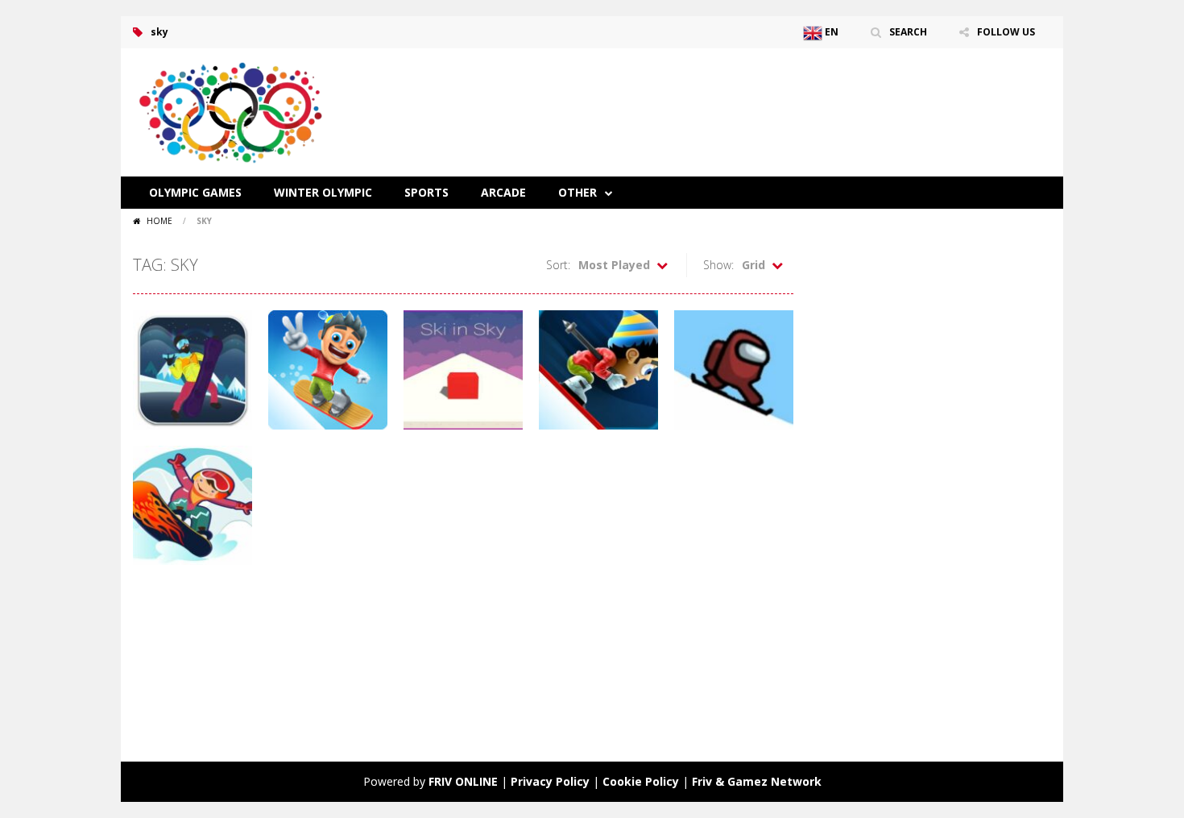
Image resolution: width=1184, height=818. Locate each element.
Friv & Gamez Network (757, 781)
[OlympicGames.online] (233, 110)
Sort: (558, 264)
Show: (718, 264)
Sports (426, 192)
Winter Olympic (323, 192)
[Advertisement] (758, 96)
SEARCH (908, 32)
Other (577, 192)
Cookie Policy (640, 781)
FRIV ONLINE (463, 781)
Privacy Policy (550, 781)
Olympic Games (195, 192)
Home (159, 220)
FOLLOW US (1006, 32)
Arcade (503, 192)
